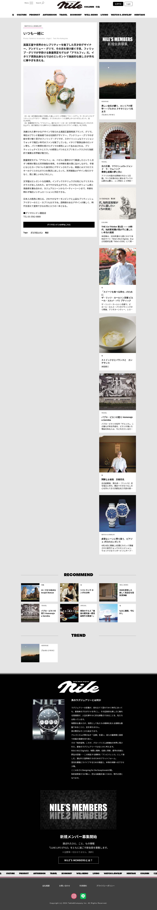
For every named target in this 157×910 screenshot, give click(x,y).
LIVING (104, 15)
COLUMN (89, 7)
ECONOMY (76, 15)
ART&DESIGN (50, 15)
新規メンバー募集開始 (78, 836)
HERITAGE (139, 15)
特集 (98, 7)
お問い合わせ (64, 885)
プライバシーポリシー (105, 885)
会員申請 (118, 4)
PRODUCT (34, 15)
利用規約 (83, 885)
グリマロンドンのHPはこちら (59, 224)
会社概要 (46, 885)
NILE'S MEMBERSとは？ (78, 860)
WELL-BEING (91, 15)
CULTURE (22, 15)
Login (129, 4)
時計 (47, 232)
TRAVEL (63, 15)
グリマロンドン (37, 232)
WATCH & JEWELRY (121, 15)
